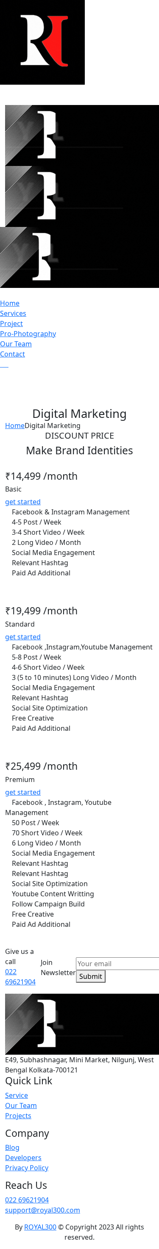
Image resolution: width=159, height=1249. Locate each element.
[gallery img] (1, 364)
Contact (12, 354)
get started (23, 501)
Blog (12, 1147)
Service (16, 1095)
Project (11, 323)
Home (10, 303)
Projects (18, 1115)
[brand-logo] (79, 257)
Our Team (16, 343)
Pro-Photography (28, 333)
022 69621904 (27, 1200)
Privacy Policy (26, 1167)
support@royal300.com (42, 1210)
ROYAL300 (40, 1227)
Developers (23, 1157)
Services (13, 313)
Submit (90, 976)
